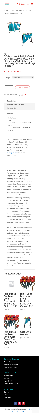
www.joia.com (12, 153)
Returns (7, 378)
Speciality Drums (21, 10)
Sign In (6, 392)
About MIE (8, 362)
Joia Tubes (25, 95)
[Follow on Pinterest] (23, 403)
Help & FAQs (8, 381)
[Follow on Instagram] (19, 403)
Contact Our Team (11, 384)
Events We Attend (11, 364)
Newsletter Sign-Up (11, 367)
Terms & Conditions (19, 412)
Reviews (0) (11, 108)
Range (7, 78)
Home (6, 10)
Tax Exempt (8, 375)
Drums (11, 10)
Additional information (15, 104)
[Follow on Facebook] (15, 403)
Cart (5, 395)
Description (11, 101)
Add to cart (22, 87)
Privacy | (31, 409)
